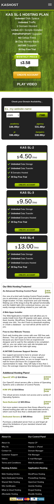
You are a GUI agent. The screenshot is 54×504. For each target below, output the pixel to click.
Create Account (27, 75)
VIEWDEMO (48, 292)
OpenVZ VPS (9, 377)
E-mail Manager (35, 459)
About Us (6, 443)
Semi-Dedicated (10, 402)
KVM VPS (7, 390)
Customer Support (10, 455)
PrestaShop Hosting (37, 478)
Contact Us (6, 451)
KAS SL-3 (27, 192)
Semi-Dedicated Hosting (12, 478)
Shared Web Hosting (11, 482)
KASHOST (9, 5)
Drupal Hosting (34, 490)
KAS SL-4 (27, 237)
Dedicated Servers (11, 417)
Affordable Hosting (10, 494)
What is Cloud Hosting (11, 490)
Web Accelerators (35, 463)
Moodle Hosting (35, 494)
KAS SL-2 (27, 147)
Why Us (5, 447)
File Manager (34, 455)
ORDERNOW (48, 378)
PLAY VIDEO (27, 84)
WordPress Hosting (36, 474)
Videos (5, 459)
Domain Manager (35, 451)
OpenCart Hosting (36, 482)
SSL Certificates (9, 486)
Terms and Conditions (11, 463)
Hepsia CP (32, 443)
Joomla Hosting (35, 486)
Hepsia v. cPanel (35, 447)
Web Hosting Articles (11, 474)
